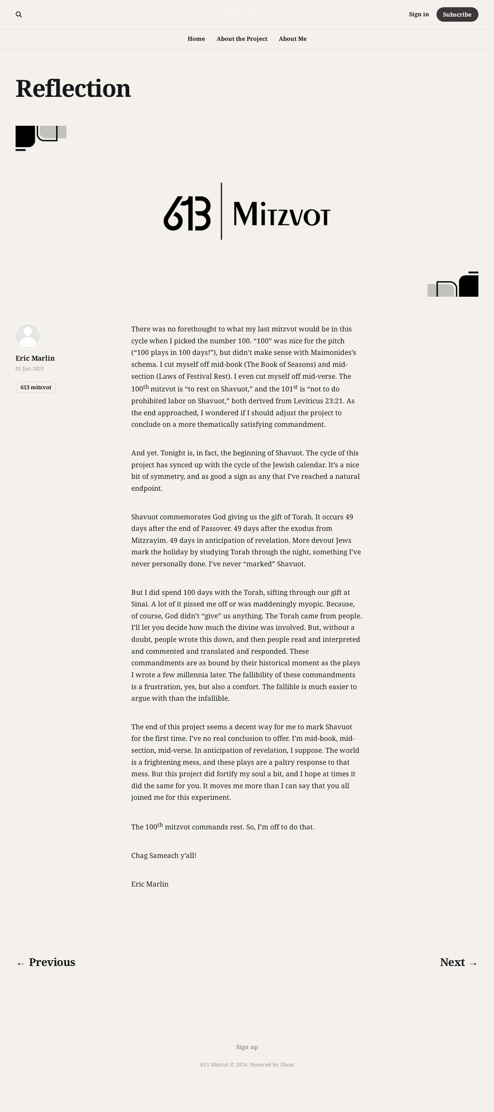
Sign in (419, 14)
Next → (459, 961)
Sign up (247, 1047)
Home (196, 39)
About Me (293, 39)
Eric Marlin (35, 358)
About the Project (242, 39)
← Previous (45, 961)
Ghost (287, 1064)
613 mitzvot (36, 387)
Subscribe (457, 14)
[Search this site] (18, 14)
